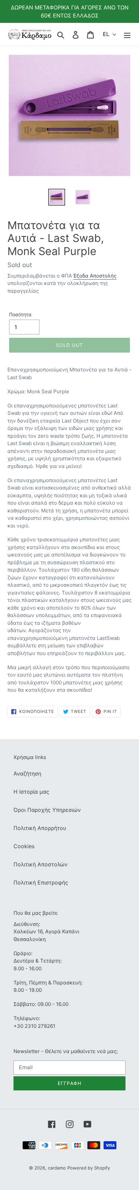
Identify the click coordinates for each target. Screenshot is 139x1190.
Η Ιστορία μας (31, 791)
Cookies (23, 846)
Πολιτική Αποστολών (40, 864)
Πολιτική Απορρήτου (39, 828)
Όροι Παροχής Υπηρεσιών (47, 809)
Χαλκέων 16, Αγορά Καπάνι (46, 931)
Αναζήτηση (27, 773)
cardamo (57, 1167)
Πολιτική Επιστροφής (40, 882)
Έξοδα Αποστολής (94, 276)
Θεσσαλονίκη (29, 939)
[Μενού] (127, 34)
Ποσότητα (20, 314)
